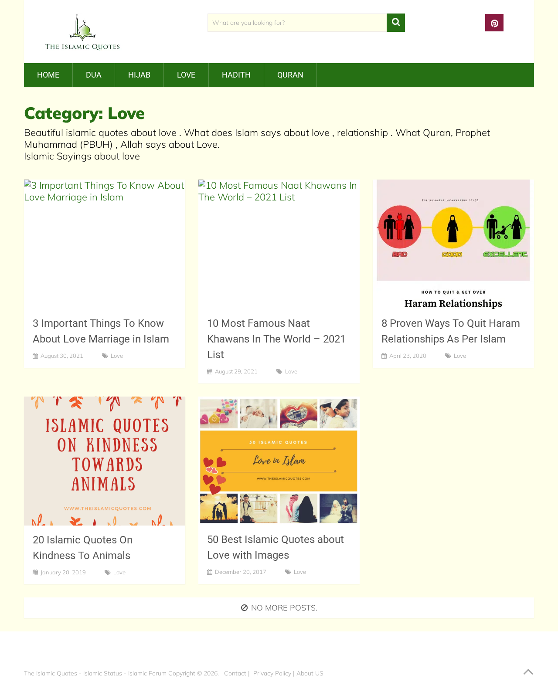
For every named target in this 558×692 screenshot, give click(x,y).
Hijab (139, 74)
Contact (235, 673)
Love (186, 74)
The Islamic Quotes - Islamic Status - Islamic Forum (95, 673)
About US (309, 673)
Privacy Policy (272, 673)
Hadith (236, 74)
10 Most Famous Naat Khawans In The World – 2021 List (276, 339)
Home (48, 74)
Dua (94, 74)
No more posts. (284, 608)
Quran (290, 74)
